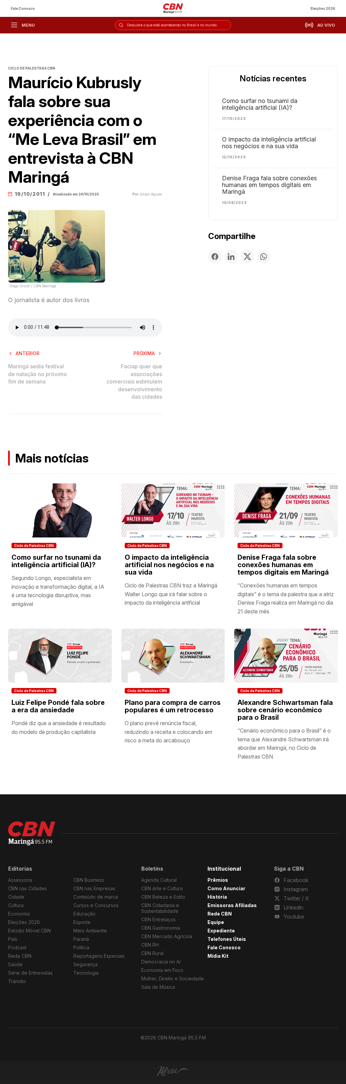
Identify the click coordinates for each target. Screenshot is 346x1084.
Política (81, 947)
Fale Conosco (23, 8)
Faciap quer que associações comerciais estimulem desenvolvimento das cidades (134, 381)
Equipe (215, 922)
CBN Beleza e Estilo (163, 897)
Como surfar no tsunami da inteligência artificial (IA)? (259, 104)
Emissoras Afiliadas (232, 905)
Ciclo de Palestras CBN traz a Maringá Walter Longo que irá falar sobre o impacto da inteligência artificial (171, 594)
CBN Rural (152, 953)
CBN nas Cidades (27, 888)
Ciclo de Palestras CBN (34, 546)
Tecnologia (86, 973)
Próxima (144, 353)
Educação (84, 914)
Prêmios (217, 880)
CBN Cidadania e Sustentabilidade (160, 908)
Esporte (82, 922)
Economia (19, 914)
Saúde (15, 964)
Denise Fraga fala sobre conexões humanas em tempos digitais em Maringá (269, 185)
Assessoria (20, 880)
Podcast (17, 947)
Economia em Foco (162, 970)
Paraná (81, 939)
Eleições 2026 (323, 8)
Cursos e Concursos (96, 905)
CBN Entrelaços (158, 919)
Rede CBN (19, 956)
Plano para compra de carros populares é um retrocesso (173, 706)
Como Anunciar (226, 888)
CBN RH (150, 945)
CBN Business (88, 880)
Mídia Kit (217, 956)
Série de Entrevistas (30, 973)
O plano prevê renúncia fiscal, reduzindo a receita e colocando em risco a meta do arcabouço (168, 732)
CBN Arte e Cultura (162, 888)
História (217, 897)
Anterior (28, 353)
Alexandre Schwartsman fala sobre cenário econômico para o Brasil (285, 709)
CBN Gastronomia (160, 928)
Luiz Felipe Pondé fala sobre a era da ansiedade (58, 706)
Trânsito (17, 981)
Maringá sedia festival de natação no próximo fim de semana (37, 374)
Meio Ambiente (90, 930)
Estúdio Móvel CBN (29, 930)
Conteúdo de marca (95, 897)
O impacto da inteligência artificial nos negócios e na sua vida (269, 143)
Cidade (16, 897)
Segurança (85, 964)
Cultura (16, 905)
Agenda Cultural (159, 880)
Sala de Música (158, 987)
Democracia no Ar (161, 961)
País (12, 939)
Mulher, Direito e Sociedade (172, 978)
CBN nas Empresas (94, 888)
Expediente (221, 930)
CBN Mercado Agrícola (166, 936)
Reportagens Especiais (99, 956)
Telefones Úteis (226, 939)
